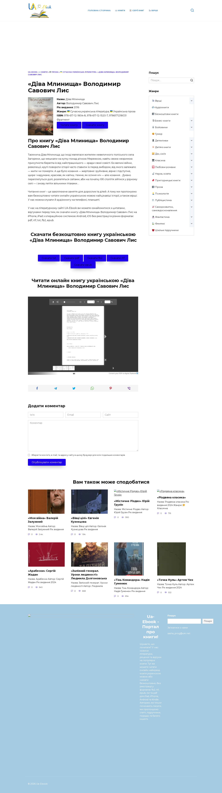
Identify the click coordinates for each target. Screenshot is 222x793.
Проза (54, 72)
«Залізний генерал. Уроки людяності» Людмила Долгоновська (89, 574)
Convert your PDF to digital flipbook (123, 373)
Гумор (158, 133)
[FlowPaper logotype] (69, 372)
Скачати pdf (71, 258)
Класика (159, 160)
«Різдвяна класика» (171, 497)
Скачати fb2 (94, 258)
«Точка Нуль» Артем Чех (175, 579)
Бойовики (161, 127)
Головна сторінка (99, 10)
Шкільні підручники (166, 230)
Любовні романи (165, 167)
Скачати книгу (95, 125)
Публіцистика (163, 200)
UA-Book (32, 72)
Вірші (154, 10)
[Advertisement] (111, 48)
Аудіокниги (161, 107)
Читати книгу (69, 125)
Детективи (161, 140)
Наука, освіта (162, 173)
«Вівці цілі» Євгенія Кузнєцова (85, 519)
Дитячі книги (162, 147)
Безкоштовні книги (166, 114)
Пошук (171, 615)
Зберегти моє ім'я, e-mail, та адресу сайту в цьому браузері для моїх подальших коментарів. (78, 455)
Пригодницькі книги (167, 180)
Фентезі (159, 223)
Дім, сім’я (160, 153)
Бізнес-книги (162, 120)
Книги (121, 10)
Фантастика (161, 217)
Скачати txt (49, 258)
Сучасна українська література (79, 72)
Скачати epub (83, 264)
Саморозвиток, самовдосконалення (164, 208)
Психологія (161, 193)
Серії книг (138, 10)
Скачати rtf (117, 258)
